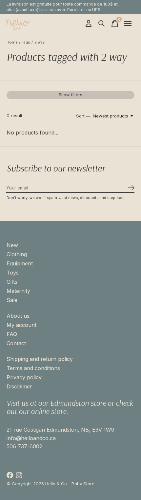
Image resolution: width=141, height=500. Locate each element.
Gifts (12, 281)
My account (21, 325)
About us (18, 315)
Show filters (70, 94)
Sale (12, 300)
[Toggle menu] (127, 23)
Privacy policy (24, 377)
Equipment (20, 263)
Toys (13, 272)
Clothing (17, 254)
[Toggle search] (101, 23)
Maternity (18, 291)
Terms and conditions (33, 368)
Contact (16, 343)
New (12, 245)
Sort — (83, 115)
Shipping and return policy (40, 359)
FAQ (12, 334)
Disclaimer (19, 386)
